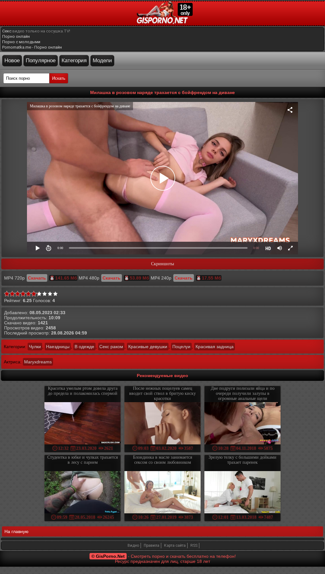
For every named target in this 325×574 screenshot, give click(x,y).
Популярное (41, 60)
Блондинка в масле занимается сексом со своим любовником (162, 460)
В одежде (84, 346)
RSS (193, 545)
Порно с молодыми (21, 41)
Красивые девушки (147, 346)
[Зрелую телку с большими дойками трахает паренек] (242, 493)
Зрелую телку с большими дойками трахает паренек (242, 460)
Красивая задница (215, 346)
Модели (102, 60)
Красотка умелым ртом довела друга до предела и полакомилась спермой (82, 391)
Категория (74, 60)
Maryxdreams (38, 361)
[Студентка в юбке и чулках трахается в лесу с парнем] (82, 493)
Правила (151, 545)
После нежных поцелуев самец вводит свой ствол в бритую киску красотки (162, 393)
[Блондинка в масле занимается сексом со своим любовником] (162, 493)
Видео (133, 545)
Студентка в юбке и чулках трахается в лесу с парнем (82, 460)
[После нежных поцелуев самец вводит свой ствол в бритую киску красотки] (162, 424)
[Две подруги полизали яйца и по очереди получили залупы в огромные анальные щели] (242, 424)
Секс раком (111, 346)
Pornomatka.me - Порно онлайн (32, 47)
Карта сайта (175, 545)
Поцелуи (181, 346)
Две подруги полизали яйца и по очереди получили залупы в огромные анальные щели (243, 393)
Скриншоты (162, 263)
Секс (6, 31)
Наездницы (58, 346)
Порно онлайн (16, 36)
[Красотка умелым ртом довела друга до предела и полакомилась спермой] (82, 424)
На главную (16, 531)
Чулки (35, 346)
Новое (12, 60)
